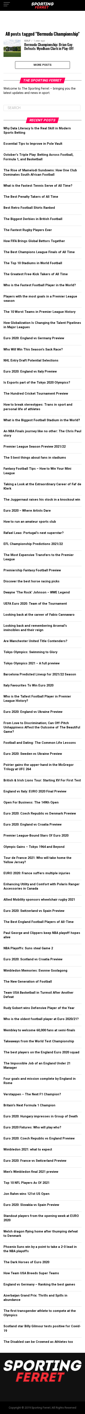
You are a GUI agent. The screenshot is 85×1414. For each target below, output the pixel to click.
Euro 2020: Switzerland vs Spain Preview (33, 911)
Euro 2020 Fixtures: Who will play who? (32, 1127)
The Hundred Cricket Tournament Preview (35, 393)
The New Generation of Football (27, 981)
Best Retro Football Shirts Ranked (29, 208)
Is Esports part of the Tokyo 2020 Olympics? (36, 382)
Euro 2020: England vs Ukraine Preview (32, 712)
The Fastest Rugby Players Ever (27, 230)
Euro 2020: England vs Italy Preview (30, 371)
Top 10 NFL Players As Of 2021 (26, 1183)
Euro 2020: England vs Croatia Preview (32, 824)
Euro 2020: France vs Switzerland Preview (34, 1161)
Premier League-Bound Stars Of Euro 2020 (35, 835)
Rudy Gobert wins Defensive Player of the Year (39, 1008)
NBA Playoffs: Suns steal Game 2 (28, 948)
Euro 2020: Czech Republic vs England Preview (39, 1138)
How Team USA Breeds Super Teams (31, 1273)
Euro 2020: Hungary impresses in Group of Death (40, 1116)
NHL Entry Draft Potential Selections (30, 360)
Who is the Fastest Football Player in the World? (39, 285)
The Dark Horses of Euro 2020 (26, 1262)
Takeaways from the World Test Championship (38, 1041)
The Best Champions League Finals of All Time (39, 252)
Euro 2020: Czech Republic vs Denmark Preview (39, 813)
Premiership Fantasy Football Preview (32, 570)
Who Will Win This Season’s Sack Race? (33, 349)
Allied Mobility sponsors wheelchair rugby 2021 (39, 899)
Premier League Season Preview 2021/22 (34, 446)
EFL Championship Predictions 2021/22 (33, 544)
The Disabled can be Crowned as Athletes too (38, 1342)
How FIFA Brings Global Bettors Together (34, 241)
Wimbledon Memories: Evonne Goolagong (35, 970)
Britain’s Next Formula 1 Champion (29, 1105)
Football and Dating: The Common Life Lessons (39, 743)
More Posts (43, 64)
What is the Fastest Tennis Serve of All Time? (37, 186)
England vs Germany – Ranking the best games (39, 1284)
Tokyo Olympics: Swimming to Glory (30, 652)
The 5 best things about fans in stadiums (34, 458)
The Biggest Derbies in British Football (32, 219)
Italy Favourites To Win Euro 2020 (28, 685)
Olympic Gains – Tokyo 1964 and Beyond (34, 847)
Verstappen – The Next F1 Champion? (32, 1094)
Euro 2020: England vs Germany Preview (33, 338)
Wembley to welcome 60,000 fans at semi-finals (39, 1030)
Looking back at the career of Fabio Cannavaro (39, 615)
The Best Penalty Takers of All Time (30, 197)
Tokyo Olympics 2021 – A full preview (31, 663)
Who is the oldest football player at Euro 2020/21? (41, 1019)
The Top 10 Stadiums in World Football (32, 263)
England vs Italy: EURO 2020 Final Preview (34, 791)
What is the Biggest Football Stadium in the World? (41, 420)
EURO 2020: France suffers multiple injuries (36, 873)
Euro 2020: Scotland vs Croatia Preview (32, 959)
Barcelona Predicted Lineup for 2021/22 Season (39, 674)
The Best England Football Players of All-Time (38, 922)
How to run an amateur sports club (30, 522)
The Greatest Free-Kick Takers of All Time (35, 274)
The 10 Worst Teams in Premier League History (39, 312)
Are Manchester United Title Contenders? (35, 641)
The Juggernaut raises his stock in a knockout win (41, 499)
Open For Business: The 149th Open (31, 802)
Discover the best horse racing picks (31, 581)
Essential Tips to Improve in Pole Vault (32, 144)
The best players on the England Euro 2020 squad (41, 1052)
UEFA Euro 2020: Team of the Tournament (35, 604)
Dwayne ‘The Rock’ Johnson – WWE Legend (36, 592)
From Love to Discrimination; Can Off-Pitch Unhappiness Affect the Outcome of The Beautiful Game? (41, 727)
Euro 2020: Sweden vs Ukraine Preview (32, 754)
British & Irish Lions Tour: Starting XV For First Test (42, 780)
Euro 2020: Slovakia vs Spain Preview (31, 1205)
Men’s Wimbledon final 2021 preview (30, 1172)
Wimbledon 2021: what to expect (27, 1149)
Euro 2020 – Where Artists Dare (27, 511)
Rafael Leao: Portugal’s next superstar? (33, 533)
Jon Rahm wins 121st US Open (26, 1194)
